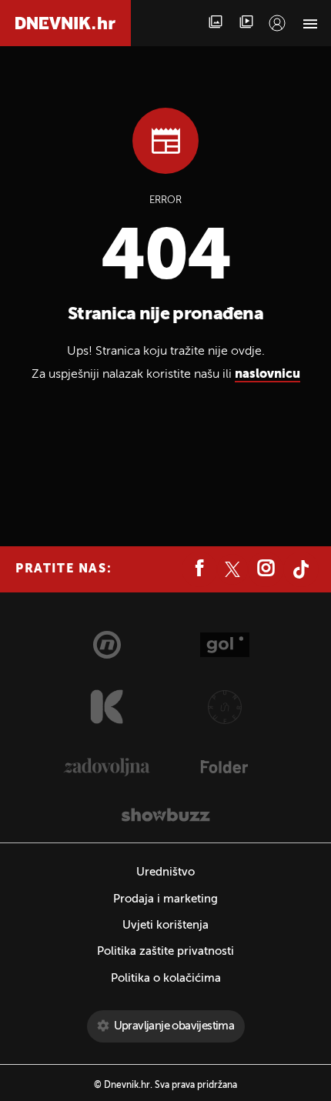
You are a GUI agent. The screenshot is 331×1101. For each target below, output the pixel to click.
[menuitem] (277, 23)
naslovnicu (267, 375)
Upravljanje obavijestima (174, 1026)
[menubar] (277, 23)
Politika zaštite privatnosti (165, 951)
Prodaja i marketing (165, 899)
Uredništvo (165, 872)
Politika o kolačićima (166, 978)
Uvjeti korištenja (165, 925)
